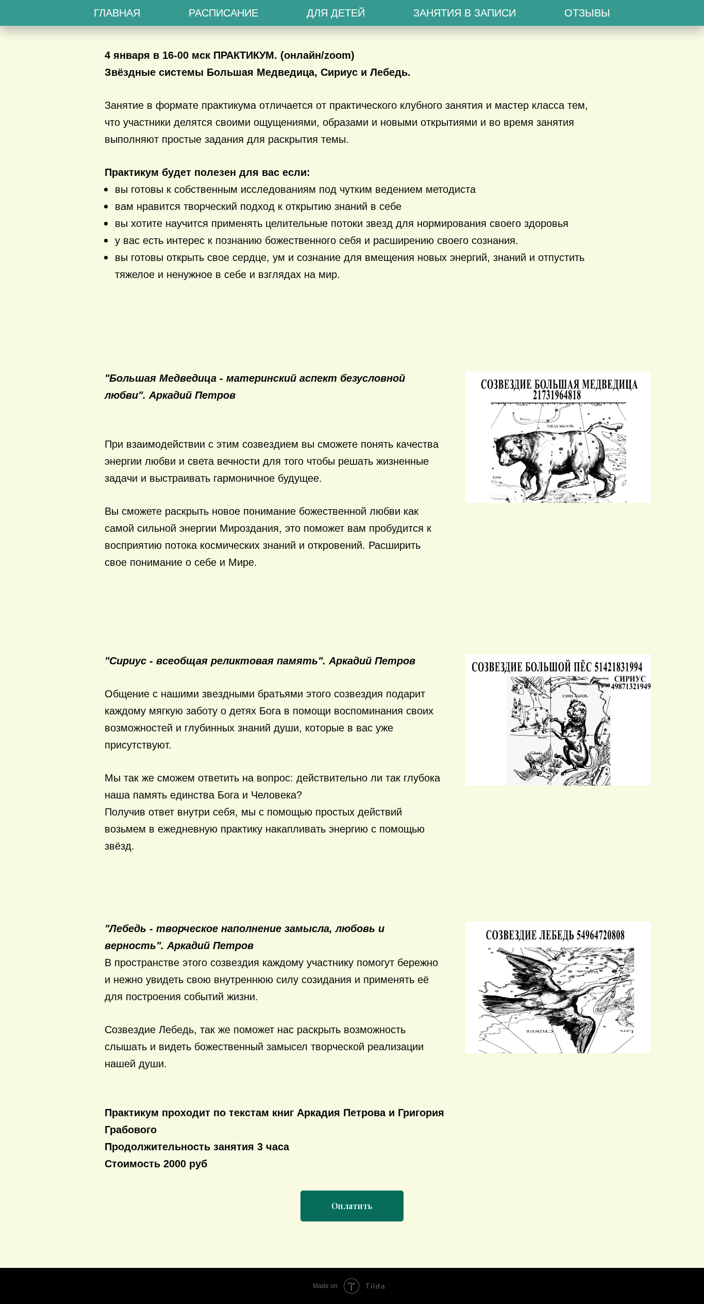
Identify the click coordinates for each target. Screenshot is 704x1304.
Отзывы (587, 13)
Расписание (223, 13)
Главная (117, 13)
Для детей (336, 13)
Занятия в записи (464, 13)
